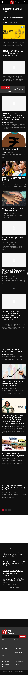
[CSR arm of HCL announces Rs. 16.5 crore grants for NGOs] (14, 260)
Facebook (7, 661)
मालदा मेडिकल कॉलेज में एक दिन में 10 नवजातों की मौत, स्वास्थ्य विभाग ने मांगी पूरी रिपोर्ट (14, 563)
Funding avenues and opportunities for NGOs (12, 350)
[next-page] (9, 510)
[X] (16, 664)
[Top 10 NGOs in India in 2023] (14, 32)
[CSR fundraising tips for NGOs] (14, 228)
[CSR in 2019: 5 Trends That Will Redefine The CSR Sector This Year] (14, 371)
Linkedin (7, 664)
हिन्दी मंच (4, 152)
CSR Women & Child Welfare (8, 426)
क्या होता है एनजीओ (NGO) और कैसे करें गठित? (13, 210)
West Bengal (6, 566)
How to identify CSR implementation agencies (13, 454)
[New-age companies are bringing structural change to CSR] (14, 475)
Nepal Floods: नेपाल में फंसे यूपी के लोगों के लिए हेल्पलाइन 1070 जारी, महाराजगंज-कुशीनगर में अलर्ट (13, 554)
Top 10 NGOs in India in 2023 (13, 19)
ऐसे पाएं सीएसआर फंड (11, 149)
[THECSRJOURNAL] (14, 2)
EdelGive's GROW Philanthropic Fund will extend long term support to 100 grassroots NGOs (13, 116)
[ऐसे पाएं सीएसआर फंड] (14, 139)
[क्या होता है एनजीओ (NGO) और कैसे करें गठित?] (14, 198)
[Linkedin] (3, 664)
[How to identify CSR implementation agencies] (14, 443)
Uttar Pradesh (6, 558)
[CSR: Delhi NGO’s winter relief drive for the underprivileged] (14, 67)
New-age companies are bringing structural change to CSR (14, 487)
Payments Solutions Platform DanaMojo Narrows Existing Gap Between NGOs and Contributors (11, 315)
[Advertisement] (14, 529)
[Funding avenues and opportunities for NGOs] (14, 339)
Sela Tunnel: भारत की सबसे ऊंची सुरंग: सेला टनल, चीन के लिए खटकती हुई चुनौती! (14, 580)
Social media (6, 575)
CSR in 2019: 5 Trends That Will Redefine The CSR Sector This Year (13, 383)
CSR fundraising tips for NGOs (12, 239)
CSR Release (5, 58)
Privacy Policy (17, 639)
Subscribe (22, 636)
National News (6, 584)
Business (5, 22)
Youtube (7, 666)
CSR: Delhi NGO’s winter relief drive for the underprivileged (13, 53)
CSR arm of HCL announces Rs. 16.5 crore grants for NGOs (14, 272)
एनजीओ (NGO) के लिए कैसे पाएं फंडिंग (13, 179)
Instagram (20, 661)
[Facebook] (3, 661)
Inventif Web (15, 673)
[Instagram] (16, 661)
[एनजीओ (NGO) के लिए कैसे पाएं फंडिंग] (14, 168)
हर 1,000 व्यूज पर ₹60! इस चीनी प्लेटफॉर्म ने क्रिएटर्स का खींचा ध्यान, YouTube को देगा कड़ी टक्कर (13, 572)
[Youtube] (3, 667)
